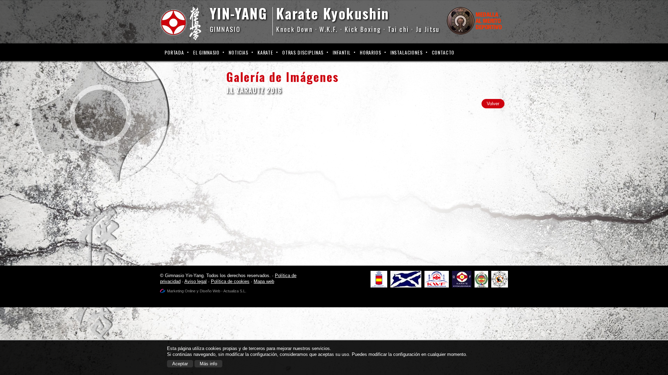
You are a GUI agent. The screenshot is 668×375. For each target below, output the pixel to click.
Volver (493, 103)
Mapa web (264, 281)
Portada (174, 52)
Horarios (370, 52)
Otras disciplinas (303, 52)
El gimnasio (206, 52)
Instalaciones (406, 52)
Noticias (238, 52)
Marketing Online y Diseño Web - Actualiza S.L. (206, 291)
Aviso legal (195, 281)
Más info (208, 363)
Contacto (443, 52)
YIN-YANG (238, 18)
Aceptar (180, 363)
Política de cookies (230, 281)
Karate (265, 52)
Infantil (342, 52)
